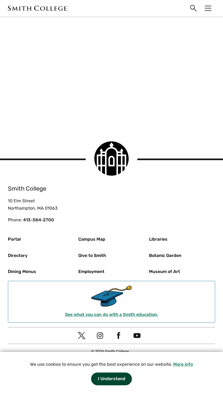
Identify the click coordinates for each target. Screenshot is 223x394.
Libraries (158, 239)
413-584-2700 (38, 219)
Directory (17, 255)
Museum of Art (164, 271)
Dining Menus (22, 271)
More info (183, 364)
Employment (91, 271)
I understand (111, 378)
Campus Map (91, 239)
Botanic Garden (165, 255)
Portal (14, 239)
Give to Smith (92, 255)
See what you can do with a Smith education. (111, 314)
